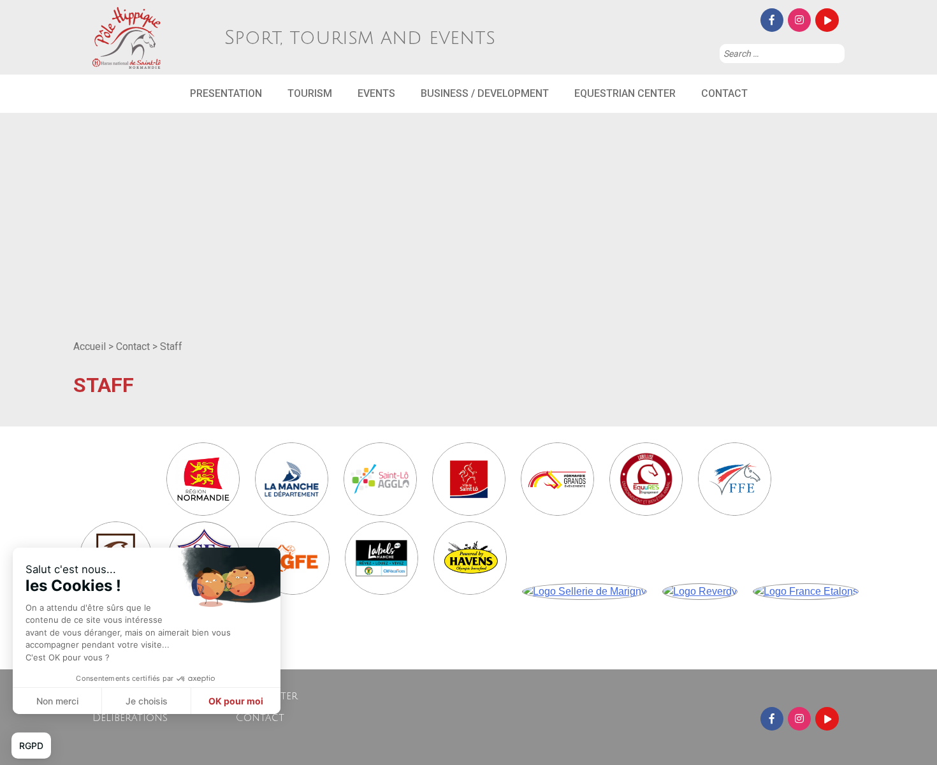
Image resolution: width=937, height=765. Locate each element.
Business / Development (485, 93)
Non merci (57, 701)
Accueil (89, 346)
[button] (31, 745)
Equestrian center (625, 93)
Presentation (226, 93)
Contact (724, 93)
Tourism (309, 93)
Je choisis (147, 701)
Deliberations (130, 718)
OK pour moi (235, 701)
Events (376, 93)
